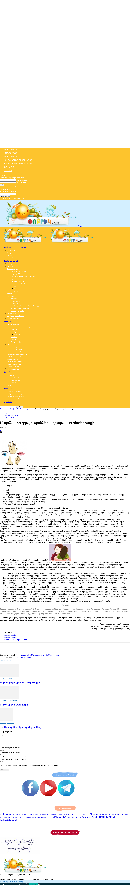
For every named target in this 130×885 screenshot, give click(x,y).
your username (21, 180)
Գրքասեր (13, 382)
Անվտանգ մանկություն (14, 391)
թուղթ (66, 814)
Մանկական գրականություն (15, 247)
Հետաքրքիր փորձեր (13, 313)
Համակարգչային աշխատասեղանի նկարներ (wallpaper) (27, 306)
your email (20, 194)
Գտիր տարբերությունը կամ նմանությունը (23, 276)
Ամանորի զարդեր (12, 359)
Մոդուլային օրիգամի (17, 342)
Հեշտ (15, 288)
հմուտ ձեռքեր (103, 814)
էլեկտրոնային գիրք (40, 814)
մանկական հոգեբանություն (16, 639)
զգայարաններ (10, 635)
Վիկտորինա (11, 264)
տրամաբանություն (103, 817)
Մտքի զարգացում (11, 261)
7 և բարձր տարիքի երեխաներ (18, 160)
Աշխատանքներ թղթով (14, 324)
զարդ (32, 814)
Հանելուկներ (11, 253)
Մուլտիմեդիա (9, 372)
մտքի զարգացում (41, 817)
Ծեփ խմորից (14, 347)
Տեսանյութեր (11, 375)
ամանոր (5, 814)
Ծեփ (8, 344)
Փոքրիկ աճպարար (13, 369)
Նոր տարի (8, 170)
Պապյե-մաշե (14, 337)
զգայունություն (10, 637)
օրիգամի (14, 820)
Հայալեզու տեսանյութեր (18, 378)
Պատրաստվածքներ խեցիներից (17, 354)
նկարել (49, 817)
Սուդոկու (13, 286)
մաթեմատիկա (122, 814)
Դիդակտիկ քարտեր (13, 318)
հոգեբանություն (112, 814)
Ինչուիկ (9, 293)
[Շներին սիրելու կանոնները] (9, 698)
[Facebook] (3, 435)
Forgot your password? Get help (11, 187)
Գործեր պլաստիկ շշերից (14, 361)
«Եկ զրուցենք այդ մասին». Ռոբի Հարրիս (20, 682)
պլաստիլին (72, 817)
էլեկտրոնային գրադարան (54, 814)
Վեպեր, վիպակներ (13, 258)
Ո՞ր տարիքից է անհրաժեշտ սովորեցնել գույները (37, 655)
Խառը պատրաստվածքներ (15, 352)
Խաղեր (9, 385)
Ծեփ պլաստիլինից (16, 349)
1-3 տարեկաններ (11, 149)
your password (21, 182)
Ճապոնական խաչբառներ (19, 271)
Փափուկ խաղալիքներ (14, 364)
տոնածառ (84, 817)
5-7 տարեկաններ (11, 156)
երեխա (26, 814)
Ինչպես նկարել (15, 301)
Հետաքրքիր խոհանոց (13, 399)
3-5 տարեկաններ (11, 153)
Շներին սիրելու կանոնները (14, 704)
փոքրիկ (119, 817)
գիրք (13, 814)
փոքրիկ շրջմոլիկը (5, 820)
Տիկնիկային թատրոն (13, 366)
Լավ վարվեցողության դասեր (18, 163)
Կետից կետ (14, 303)
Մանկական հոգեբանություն (15, 394)
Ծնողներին (9, 167)
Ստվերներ (10, 266)
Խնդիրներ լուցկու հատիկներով (20, 284)
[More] (28, 435)
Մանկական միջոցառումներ (15, 396)
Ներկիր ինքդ (14, 298)
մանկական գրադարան (14, 817)
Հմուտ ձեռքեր (9, 321)
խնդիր (86, 814)
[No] (39, 884)
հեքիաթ (94, 814)
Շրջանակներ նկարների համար (20, 308)
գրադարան (19, 814)
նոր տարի (59, 817)
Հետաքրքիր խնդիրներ (17, 281)
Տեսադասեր (17, 334)
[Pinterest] (16, 435)
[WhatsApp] (22, 435)
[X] (9, 435)
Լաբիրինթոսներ (15, 279)
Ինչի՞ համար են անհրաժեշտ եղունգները (20, 727)
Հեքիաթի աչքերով (16, 380)
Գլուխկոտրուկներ (12, 269)
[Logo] (23, 242)
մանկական (3, 817)
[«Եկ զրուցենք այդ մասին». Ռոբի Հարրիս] (9, 676)
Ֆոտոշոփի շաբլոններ (17, 311)
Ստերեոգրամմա (16, 274)
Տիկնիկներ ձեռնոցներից (14, 356)
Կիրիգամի (14, 329)
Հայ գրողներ (11, 250)
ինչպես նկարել (76, 814)
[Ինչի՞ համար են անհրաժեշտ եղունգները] (6, 720)
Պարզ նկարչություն (23, 657)
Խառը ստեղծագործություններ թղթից (22, 327)
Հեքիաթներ (10, 255)
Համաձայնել (33, 884)
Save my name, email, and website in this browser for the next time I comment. (30, 765)
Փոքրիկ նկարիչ (11, 296)
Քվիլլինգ (13, 332)
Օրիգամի (13, 339)
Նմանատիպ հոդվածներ (6, 661)
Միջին (16, 291)
